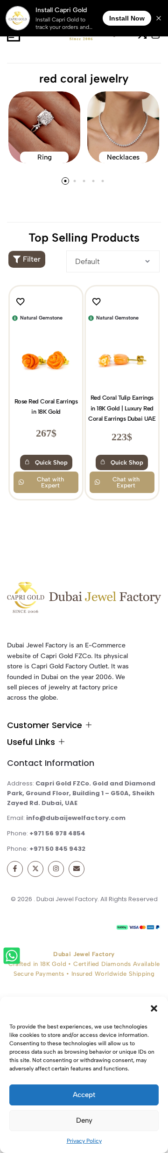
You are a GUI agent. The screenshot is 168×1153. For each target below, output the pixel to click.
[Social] (15, 869)
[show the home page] (84, 600)
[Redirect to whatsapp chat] (12, 957)
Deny (84, 1120)
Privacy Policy (84, 1141)
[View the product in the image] (46, 357)
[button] (154, 1008)
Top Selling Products (84, 237)
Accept (84, 1094)
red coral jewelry (84, 78)
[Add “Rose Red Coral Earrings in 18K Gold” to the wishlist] (23, 302)
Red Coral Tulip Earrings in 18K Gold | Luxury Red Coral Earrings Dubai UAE (121, 408)
